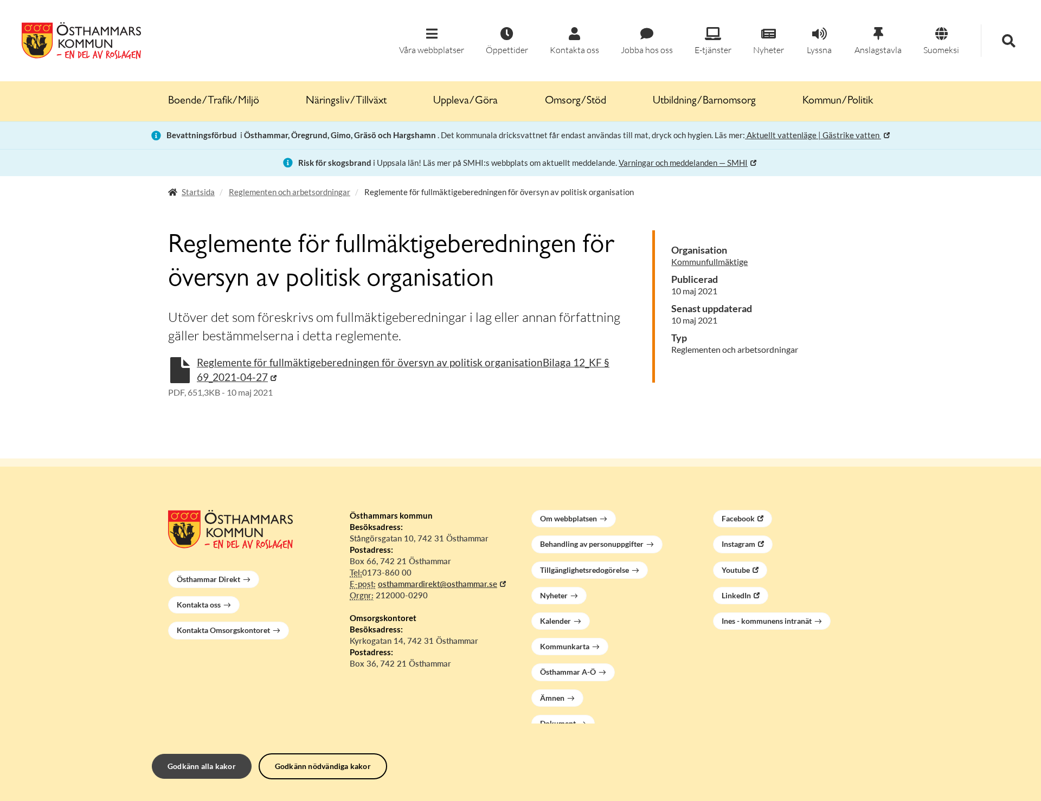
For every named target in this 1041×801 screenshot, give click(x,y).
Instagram (738, 543)
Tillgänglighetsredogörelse (584, 569)
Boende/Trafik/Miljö (213, 101)
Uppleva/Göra (465, 101)
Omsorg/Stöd (575, 101)
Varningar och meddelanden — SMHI (683, 162)
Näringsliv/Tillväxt (346, 101)
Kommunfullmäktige (709, 261)
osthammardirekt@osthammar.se (437, 584)
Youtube (736, 569)
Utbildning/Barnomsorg (704, 101)
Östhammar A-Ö (568, 671)
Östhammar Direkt (208, 579)
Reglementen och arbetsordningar (289, 192)
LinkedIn (736, 595)
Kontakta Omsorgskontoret (223, 630)
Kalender (555, 620)
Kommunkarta (564, 646)
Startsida (198, 192)
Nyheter (554, 595)
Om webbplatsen (568, 518)
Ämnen (552, 697)
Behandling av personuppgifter (592, 543)
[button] (431, 41)
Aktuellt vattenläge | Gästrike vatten (813, 135)
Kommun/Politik (837, 101)
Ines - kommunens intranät (767, 620)
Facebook (738, 518)
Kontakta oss (199, 604)
